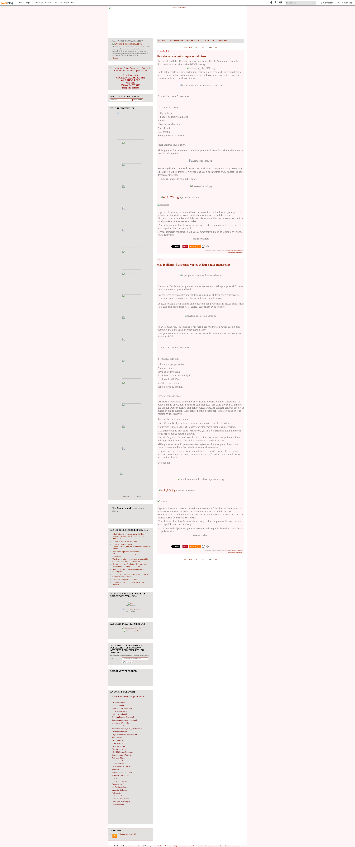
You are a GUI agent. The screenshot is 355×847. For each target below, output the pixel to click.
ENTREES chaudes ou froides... (234, 251)
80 (212, 47)
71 (191, 47)
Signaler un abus (180, 846)
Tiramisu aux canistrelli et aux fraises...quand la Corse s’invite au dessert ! (130, 575)
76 (203, 47)
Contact (115, 58)
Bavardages (176, 40)
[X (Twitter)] (276, 2)
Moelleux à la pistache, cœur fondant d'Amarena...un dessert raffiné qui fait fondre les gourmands (130, 554)
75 (200, 47)
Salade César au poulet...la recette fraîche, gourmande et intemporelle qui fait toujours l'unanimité (128, 536)
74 (198, 47)
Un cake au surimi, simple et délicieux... (183, 56)
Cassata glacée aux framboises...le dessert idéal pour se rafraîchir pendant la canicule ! (129, 565)
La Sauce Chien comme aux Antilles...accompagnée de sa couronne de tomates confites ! (131, 546)
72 (193, 47)
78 (208, 47)
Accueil (162, 40)
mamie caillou (130, 846)
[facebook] (271, 2)
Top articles (158, 846)
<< (185, 47)
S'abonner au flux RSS (127, 834)
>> (216, 47)
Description (116, 47)
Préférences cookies (232, 846)
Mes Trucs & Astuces (197, 40)
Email (111, 658)
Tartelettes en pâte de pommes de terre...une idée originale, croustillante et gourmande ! (130, 560)
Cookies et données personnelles (210, 846)
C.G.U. (192, 846)
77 (205, 47)
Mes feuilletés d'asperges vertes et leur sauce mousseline (193, 264)
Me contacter (220, 40)
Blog (114, 41)
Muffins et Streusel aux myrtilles (124, 541)
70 (189, 47)
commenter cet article (235, 253)
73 (196, 47)
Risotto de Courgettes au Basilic (124, 579)
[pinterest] (280, 2)
